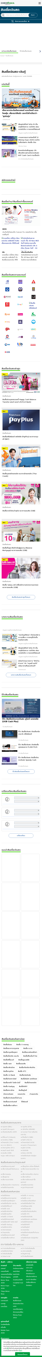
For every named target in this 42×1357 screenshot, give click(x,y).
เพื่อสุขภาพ (5, 1177)
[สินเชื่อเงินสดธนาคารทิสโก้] (7, 344)
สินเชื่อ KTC (22, 1071)
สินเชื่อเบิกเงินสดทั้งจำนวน (12, 1098)
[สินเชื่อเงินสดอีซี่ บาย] (20, 304)
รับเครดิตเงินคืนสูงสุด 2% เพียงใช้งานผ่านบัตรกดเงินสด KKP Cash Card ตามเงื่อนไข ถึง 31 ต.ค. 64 (28, 154)
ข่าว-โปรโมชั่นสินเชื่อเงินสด (26, 159)
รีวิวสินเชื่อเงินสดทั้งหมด (21, 771)
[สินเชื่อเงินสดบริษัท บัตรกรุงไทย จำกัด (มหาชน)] (7, 329)
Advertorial (6, 119)
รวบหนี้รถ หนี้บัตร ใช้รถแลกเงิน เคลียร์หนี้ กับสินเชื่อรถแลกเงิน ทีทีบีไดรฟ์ (10, 259)
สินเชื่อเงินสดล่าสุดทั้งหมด (21, 597)
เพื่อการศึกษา (26, 1177)
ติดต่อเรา (29, 1285)
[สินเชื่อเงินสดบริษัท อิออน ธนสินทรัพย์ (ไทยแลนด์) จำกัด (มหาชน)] (20, 281)
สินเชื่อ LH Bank (9, 1075)
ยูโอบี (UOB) (26, 1148)
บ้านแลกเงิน (34, 1094)
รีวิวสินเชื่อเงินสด (26, 51)
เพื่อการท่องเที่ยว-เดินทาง (30, 1174)
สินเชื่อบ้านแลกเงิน (8, 1187)
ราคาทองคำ (4, 1300)
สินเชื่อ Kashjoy (9, 1086)
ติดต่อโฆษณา (30, 1273)
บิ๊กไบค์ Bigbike (6, 1277)
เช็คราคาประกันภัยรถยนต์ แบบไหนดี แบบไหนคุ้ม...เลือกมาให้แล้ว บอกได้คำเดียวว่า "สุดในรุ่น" (20, 113)
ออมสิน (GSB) (6, 1153)
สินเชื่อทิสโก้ (23, 1086)
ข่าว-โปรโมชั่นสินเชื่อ (28, 1248)
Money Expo (23, 146)
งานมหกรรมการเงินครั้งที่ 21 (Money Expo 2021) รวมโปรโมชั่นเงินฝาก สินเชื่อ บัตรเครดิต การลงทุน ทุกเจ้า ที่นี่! (29, 141)
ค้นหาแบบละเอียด (21, 21)
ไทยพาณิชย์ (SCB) (28, 1142)
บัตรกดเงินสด (8, 1094)
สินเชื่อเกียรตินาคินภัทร (27, 1067)
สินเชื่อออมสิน (21, 1063)
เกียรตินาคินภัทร (27, 252)
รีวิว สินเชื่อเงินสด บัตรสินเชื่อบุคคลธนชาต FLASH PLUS (28, 745)
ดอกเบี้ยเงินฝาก (18, 1309)
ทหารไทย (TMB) (7, 1140)
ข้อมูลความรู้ (26, 1253)
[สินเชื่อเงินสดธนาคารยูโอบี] (7, 352)
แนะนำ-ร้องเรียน (31, 1279)
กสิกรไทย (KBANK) (28, 1129)
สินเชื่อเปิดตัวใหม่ (7, 1251)
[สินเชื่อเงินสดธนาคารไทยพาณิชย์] (20, 336)
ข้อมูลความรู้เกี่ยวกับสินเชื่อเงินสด (28, 133)
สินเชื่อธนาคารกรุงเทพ (11, 1048)
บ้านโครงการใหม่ (18, 1268)
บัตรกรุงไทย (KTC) (8, 1148)
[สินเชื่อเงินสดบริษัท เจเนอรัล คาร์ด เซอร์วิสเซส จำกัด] (33, 296)
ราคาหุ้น (3, 1303)
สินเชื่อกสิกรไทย (9, 1067)
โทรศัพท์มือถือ (5, 1324)
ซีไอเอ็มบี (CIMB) (27, 1137)
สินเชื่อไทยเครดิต (30, 1082)
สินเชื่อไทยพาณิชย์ (9, 1079)
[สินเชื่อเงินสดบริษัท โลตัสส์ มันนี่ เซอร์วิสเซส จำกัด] (33, 329)
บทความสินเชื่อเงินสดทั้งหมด (21, 675)
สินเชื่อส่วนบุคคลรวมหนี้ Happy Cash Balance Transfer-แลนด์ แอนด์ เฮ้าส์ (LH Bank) (19, 400)
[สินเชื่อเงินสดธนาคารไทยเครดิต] (33, 336)
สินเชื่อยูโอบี (23, 1090)
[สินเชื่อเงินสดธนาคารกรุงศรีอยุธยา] (33, 289)
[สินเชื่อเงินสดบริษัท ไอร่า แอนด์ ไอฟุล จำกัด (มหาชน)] (33, 281)
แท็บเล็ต (3, 1327)
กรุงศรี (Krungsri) (8, 1129)
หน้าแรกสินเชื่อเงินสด (9, 51)
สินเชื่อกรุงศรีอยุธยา (10, 1052)
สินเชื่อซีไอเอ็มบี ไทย (30, 1056)
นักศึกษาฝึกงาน (31, 1282)
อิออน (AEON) (27, 1153)
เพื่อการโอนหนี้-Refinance (10, 1169)
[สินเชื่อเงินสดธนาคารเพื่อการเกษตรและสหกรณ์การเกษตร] (20, 289)
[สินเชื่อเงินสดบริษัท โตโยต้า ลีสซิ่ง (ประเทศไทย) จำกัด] (33, 344)
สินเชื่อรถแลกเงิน (27, 1185)
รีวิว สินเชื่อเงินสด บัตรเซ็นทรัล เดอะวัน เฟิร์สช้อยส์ (29, 732)
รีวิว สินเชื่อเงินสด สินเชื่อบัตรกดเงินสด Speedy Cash (28, 758)
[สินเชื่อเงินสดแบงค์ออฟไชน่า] (7, 296)
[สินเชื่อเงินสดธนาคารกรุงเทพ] (7, 289)
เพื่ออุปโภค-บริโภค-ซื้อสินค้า (30, 1166)
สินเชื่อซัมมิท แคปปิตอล (29, 1079)
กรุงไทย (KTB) (27, 1127)
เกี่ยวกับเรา (29, 1271)
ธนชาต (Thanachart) (29, 1145)
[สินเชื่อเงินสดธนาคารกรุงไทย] (33, 321)
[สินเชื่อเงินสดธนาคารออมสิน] (20, 314)
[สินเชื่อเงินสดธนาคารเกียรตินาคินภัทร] (20, 321)
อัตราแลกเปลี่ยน (18, 1312)
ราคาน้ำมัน (4, 1306)
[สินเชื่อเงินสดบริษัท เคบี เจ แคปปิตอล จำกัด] (7, 321)
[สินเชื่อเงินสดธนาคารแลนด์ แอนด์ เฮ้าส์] (20, 329)
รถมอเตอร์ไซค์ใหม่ (6, 1274)
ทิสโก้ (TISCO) (27, 1140)
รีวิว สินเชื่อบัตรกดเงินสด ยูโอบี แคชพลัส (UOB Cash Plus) (20, 720)
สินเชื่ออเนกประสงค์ (10, 1101)
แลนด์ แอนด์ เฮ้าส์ (8, 1150)
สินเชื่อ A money (22, 1044)
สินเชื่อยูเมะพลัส (23, 1060)
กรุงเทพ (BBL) (7, 1127)
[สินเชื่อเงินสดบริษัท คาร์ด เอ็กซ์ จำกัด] (20, 296)
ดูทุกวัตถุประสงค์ (27, 1187)
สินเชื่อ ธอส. (7, 1063)
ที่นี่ (8, 1348)
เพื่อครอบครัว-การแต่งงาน (10, 1185)
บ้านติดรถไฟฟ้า (18, 1280)
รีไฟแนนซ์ (24, 1101)
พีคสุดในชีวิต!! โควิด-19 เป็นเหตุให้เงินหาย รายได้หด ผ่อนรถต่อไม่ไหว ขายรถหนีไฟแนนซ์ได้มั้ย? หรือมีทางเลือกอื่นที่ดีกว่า (29, 129)
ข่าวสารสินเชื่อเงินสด (8, 1248)
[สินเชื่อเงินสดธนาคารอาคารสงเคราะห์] (7, 314)
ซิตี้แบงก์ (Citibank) (8, 1137)
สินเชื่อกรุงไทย (8, 1071)
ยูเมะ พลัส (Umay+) (8, 1155)
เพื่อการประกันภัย (7, 1179)
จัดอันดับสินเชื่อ (7, 1253)
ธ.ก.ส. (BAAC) (7, 1145)
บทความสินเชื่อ (27, 1251)
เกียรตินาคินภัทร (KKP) (9, 1132)
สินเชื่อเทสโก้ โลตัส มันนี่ (11, 1082)
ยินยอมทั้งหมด (23, 1354)
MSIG (4, 229)
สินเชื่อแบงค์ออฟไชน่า (29, 1052)
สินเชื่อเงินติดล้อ (25, 1075)
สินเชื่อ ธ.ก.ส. (27, 1048)
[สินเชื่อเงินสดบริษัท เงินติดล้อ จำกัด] (7, 336)
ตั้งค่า (20, 1351)
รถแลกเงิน (21, 1094)
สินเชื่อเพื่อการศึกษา (10, 1105)
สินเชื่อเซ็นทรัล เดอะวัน (11, 1056)
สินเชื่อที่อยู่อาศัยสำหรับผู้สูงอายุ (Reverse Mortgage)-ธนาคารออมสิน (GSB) (17, 549)
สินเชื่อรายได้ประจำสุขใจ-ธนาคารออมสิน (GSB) (18, 511)
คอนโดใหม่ (16, 1271)
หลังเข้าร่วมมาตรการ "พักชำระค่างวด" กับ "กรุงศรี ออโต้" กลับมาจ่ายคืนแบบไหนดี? (28, 663)
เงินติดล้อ (25, 1150)
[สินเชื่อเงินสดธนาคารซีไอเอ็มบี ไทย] (7, 304)
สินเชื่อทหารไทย (8, 1090)
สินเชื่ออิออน (7, 1044)
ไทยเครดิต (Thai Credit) (10, 1142)
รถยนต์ (3, 1268)
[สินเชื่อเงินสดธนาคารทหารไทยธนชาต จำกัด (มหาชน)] (20, 344)
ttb (3, 252)
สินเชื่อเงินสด (6, 396)
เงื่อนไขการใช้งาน (31, 1276)
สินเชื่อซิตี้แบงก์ (8, 1060)
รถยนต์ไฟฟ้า (5, 1271)
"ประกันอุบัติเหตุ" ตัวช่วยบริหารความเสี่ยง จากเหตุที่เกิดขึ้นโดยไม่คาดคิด (29, 637)
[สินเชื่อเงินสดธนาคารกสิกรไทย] (33, 314)
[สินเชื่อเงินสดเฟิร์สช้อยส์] (33, 305)
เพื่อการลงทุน (6, 1174)
